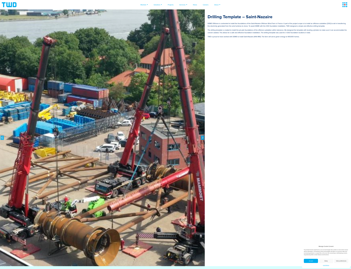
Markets (143, 5)
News (195, 5)
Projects (170, 5)
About (216, 5)
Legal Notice (326, 265)
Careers (205, 5)
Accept (311, 261)
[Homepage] (9, 4)
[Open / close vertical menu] (344, 4)
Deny (326, 261)
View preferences (341, 261)
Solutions (157, 5)
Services (182, 5)
